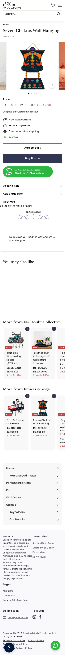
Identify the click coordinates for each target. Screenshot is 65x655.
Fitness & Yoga (37, 389)
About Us (8, 590)
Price (6, 99)
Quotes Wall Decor (43, 547)
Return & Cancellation (15, 644)
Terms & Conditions (14, 640)
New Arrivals (39, 556)
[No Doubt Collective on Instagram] (34, 617)
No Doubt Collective (42, 322)
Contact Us (9, 595)
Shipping (7, 111)
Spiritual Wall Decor (43, 543)
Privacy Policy (36, 640)
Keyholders (39, 552)
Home (6, 24)
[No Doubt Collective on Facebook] (40, 617)
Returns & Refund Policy (16, 600)
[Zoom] (52, 85)
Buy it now (32, 158)
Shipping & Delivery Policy (17, 648)
